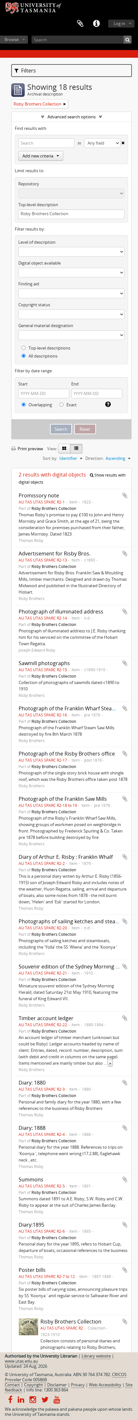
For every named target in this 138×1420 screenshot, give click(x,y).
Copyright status (34, 305)
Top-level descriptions (49, 348)
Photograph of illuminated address (61, 611)
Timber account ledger (46, 1018)
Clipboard (80, 24)
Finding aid (28, 284)
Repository (28, 184)
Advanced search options (71, 117)
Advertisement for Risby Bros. (55, 553)
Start (23, 384)
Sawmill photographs (44, 663)
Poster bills (32, 1269)
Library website (96, 1356)
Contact (12, 1385)
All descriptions (42, 356)
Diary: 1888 (32, 1127)
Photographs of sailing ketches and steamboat (75, 921)
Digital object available (39, 263)
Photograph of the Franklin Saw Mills (63, 798)
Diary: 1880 (32, 1082)
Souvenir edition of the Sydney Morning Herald (75, 966)
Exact (71, 405)
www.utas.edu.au (21, 1361)
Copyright (33, 1385)
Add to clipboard (125, 495)
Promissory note (39, 495)
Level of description (37, 242)
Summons (31, 1179)
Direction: (94, 458)
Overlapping (40, 405)
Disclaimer (57, 1385)
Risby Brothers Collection (53, 508)
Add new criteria (37, 156)
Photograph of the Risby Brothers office (67, 753)
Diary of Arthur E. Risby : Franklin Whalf (66, 856)
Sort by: (50, 458)
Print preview (30, 449)
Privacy (78, 1385)
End (75, 384)
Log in (119, 23)
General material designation (45, 325)
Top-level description (38, 204)
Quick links (96, 24)
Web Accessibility (105, 1385)
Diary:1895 (31, 1224)
